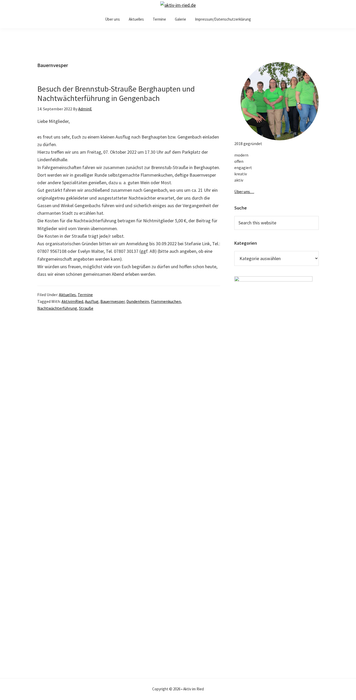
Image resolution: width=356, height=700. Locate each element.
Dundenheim (137, 301)
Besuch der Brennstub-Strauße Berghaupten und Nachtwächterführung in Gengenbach (116, 93)
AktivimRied (72, 301)
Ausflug (92, 301)
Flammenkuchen (166, 301)
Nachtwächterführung (57, 308)
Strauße (86, 308)
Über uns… (244, 191)
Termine (85, 294)
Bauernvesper (112, 301)
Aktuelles (67, 294)
